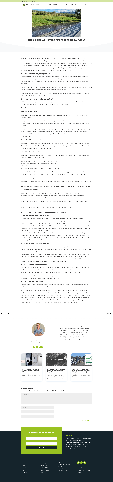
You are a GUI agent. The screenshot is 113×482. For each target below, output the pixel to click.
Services (64, 4)
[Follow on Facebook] (34, 347)
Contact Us (80, 469)
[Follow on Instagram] (42, 347)
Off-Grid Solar (43, 469)
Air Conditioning (44, 474)
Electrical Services (45, 470)
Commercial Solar (44, 467)
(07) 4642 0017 (61, 468)
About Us (56, 4)
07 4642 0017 (25, 1)
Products (73, 4)
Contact (86, 4)
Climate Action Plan (82, 472)
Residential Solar (44, 463)
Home (49, 4)
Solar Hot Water (44, 465)
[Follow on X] (37, 347)
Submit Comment (84, 420)
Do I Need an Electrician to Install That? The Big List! (30, 370)
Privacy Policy (81, 467)
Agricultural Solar (44, 462)
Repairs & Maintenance (46, 472)
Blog (80, 4)
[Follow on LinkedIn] (40, 347)
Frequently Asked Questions (84, 470)
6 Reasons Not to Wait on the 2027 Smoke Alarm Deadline (56, 370)
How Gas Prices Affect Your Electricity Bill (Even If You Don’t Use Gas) (81, 370)
